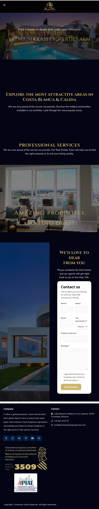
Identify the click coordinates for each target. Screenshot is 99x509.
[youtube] (32, 438)
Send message (71, 387)
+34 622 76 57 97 (61, 421)
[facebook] (6, 438)
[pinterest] (25, 438)
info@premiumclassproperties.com (70, 425)
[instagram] (39, 438)
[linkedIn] (19, 438)
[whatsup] (12, 438)
